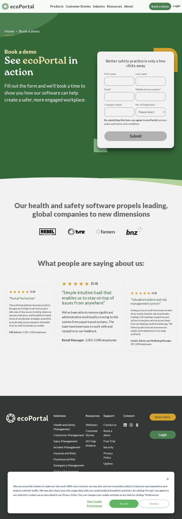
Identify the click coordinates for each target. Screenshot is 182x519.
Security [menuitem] (108, 447)
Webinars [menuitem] (92, 424)
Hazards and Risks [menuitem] (67, 60)
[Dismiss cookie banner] (167, 479)
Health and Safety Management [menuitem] (64, 427)
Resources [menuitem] (114, 6)
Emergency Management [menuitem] (71, 39)
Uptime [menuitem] (108, 463)
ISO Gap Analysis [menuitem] (91, 443)
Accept (124, 503)
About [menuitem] (128, 6)
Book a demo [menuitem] (107, 433)
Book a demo (160, 6)
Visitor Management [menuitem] (68, 74)
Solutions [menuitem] (59, 415)
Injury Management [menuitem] (68, 46)
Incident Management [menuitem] (69, 53)
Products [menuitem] (56, 6)
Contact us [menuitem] (110, 424)
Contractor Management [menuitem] (71, 32)
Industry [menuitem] (99, 6)
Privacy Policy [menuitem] (108, 455)
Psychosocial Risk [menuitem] (66, 67)
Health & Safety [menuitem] (65, 25)
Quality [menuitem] (60, 88)
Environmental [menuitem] (64, 81)
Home (9, 31)
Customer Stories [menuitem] (78, 6)
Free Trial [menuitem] (109, 441)
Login (176, 5)
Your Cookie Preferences (94, 503)
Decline (154, 503)
